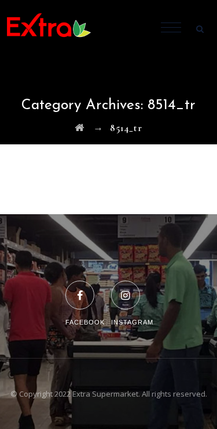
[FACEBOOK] (85, 288)
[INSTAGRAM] (132, 288)
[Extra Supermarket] (58, 29)
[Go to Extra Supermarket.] (79, 128)
